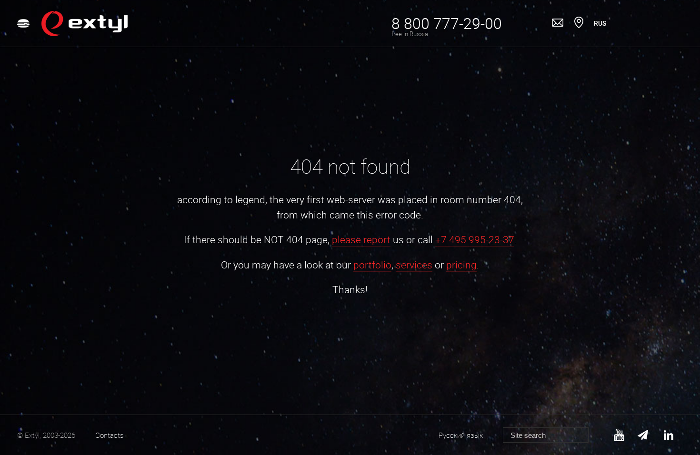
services (414, 264)
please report (361, 239)
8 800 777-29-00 (446, 23)
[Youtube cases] (619, 435)
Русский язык (461, 435)
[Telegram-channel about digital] (643, 435)
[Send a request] (557, 23)
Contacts (109, 435)
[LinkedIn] (668, 435)
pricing (461, 264)
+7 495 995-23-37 (474, 239)
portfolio (372, 264)
